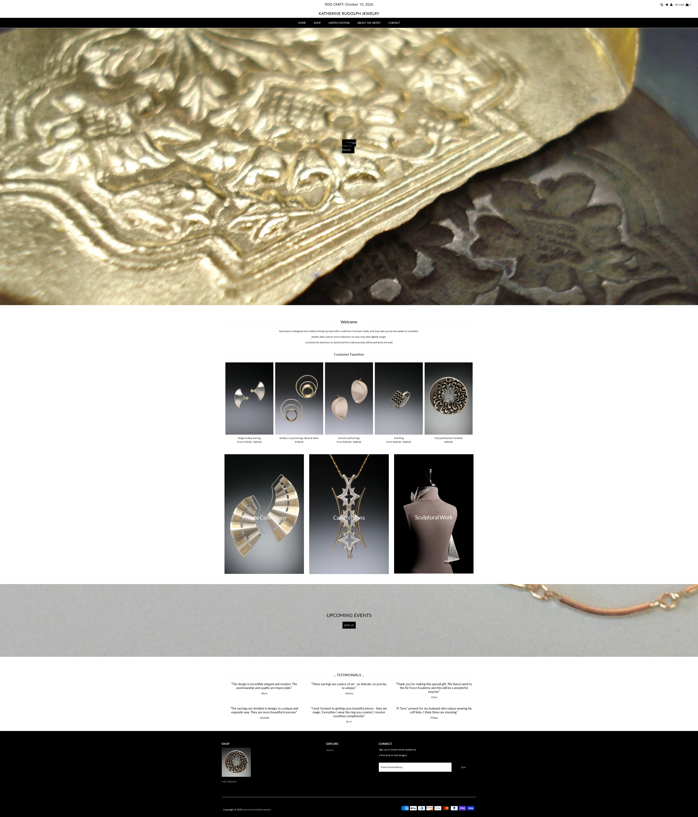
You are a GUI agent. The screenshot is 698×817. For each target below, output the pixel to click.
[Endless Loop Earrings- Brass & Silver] (299, 398)
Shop (317, 22)
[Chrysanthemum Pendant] (449, 398)
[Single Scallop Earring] (249, 398)
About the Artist (369, 22)
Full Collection (229, 781)
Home (302, 22)
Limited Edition (339, 22)
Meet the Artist (554, 147)
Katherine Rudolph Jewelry (349, 13)
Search (330, 750)
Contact (394, 22)
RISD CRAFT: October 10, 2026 (349, 4)
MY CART (683, 4)
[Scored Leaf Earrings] (349, 398)
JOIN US (349, 625)
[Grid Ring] (399, 398)
